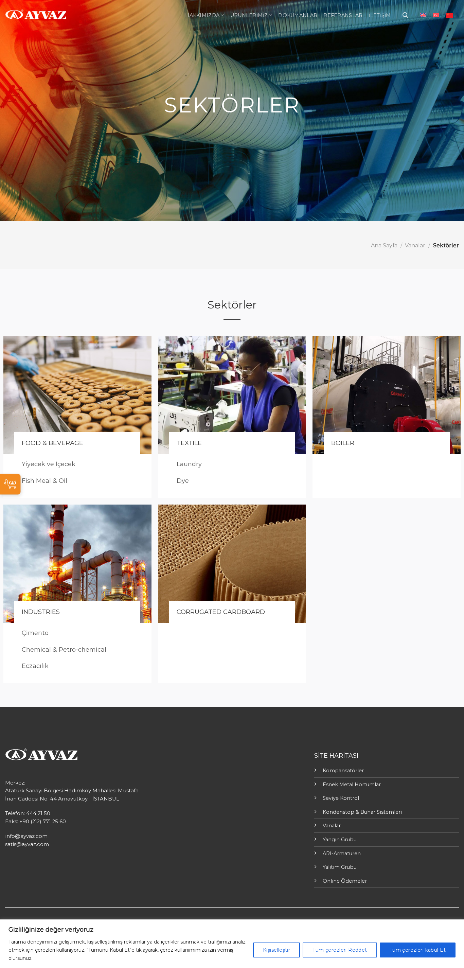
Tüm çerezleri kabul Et (418, 950)
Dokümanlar (297, 15)
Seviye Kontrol (341, 798)
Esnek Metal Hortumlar (352, 784)
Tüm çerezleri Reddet (340, 950)
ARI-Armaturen (342, 853)
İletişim (380, 15)
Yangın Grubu (340, 840)
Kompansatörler (343, 771)
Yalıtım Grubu (340, 867)
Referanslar (342, 15)
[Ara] (405, 15)
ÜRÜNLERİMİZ (249, 15)
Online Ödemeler (345, 881)
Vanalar (415, 245)
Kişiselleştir (276, 950)
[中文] (449, 15)
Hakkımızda (202, 15)
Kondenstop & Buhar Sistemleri (362, 812)
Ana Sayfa (384, 245)
